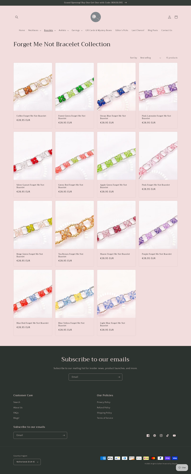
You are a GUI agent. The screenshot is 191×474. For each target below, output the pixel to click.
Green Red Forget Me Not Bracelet (70, 186)
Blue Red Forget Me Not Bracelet (33, 323)
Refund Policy (103, 407)
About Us (18, 407)
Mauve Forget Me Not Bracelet (115, 254)
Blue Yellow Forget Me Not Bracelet (71, 324)
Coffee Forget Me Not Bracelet (31, 116)
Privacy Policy (103, 402)
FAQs (16, 413)
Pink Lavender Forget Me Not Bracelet (156, 117)
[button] (16, 17)
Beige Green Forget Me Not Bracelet (30, 255)
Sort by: (133, 58)
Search (16, 402)
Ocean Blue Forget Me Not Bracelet (113, 117)
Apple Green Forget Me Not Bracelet (113, 186)
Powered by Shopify (170, 464)
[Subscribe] (119, 377)
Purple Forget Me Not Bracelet (157, 254)
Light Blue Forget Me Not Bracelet (112, 324)
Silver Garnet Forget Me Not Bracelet (30, 186)
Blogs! (16, 418)
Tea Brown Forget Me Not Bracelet (70, 255)
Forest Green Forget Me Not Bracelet (72, 117)
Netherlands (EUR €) (26, 462)
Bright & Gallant (156, 464)
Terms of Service (105, 418)
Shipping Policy (104, 413)
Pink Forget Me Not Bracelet (156, 185)
